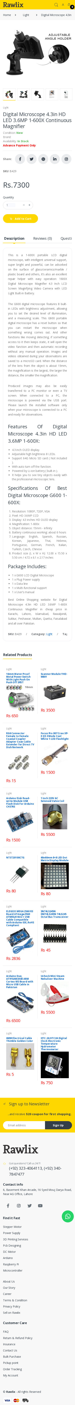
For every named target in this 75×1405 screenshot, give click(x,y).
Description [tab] (14, 238)
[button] (56, 4)
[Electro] (13, 4)
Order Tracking (12, 1369)
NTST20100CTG (15, 857)
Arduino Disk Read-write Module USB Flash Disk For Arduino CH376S (20, 802)
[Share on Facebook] (20, 159)
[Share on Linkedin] (55, 159)
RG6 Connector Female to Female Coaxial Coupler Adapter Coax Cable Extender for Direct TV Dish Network (20, 740)
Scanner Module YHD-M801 (54, 675)
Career (7, 1294)
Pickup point (10, 1363)
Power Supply (11, 1233)
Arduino (8, 1258)
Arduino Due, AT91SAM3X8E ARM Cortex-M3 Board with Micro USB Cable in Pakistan (19, 981)
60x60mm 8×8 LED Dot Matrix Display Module (55, 859)
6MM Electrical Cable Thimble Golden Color (19, 1039)
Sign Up (58, 1125)
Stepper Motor (12, 1227)
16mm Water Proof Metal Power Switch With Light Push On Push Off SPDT (18, 678)
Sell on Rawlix (11, 1313)
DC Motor (9, 1252)
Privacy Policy (11, 1306)
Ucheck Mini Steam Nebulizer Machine (53, 977)
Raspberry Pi (11, 1264)
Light (26, 15)
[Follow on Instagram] (66, 159)
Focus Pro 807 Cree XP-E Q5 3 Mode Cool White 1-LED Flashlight (55, 736)
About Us (9, 1281)
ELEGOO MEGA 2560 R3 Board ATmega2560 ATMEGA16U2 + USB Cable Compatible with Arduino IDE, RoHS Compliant (20, 918)
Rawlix (10, 1392)
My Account (10, 1375)
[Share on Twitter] (32, 159)
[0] (69, 4)
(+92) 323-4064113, (26, 1168)
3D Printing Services (15, 1239)
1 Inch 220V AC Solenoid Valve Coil (52, 799)
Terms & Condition (15, 1300)
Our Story (9, 1288)
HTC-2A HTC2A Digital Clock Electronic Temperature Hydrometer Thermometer (54, 1043)
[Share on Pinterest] (43, 159)
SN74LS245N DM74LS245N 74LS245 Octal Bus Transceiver (54, 914)
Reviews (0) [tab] (42, 238)
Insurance (9, 1344)
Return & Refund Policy (17, 1338)
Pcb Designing (12, 1245)
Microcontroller (12, 1270)
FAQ (6, 1331)
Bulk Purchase (12, 1356)
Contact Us (10, 1350)
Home (7, 15)
